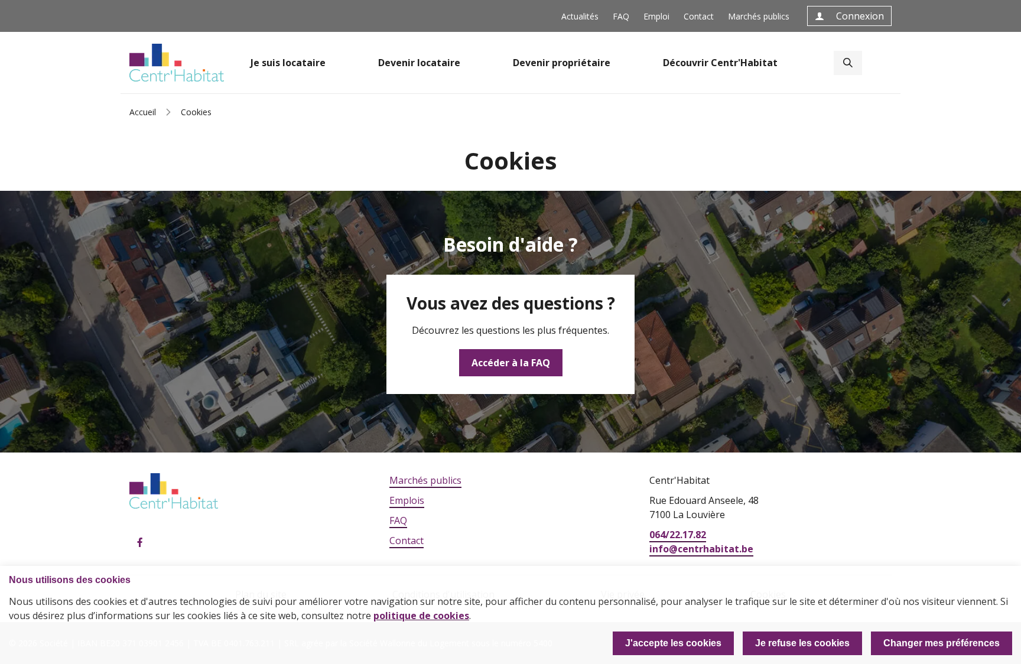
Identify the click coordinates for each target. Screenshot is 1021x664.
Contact (699, 16)
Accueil (142, 112)
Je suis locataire (288, 62)
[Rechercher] (848, 63)
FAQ (621, 16)
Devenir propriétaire (561, 62)
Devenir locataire (419, 62)
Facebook (140, 543)
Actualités (580, 16)
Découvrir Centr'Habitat (720, 62)
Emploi (656, 16)
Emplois (406, 500)
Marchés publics (758, 16)
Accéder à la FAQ (511, 362)
